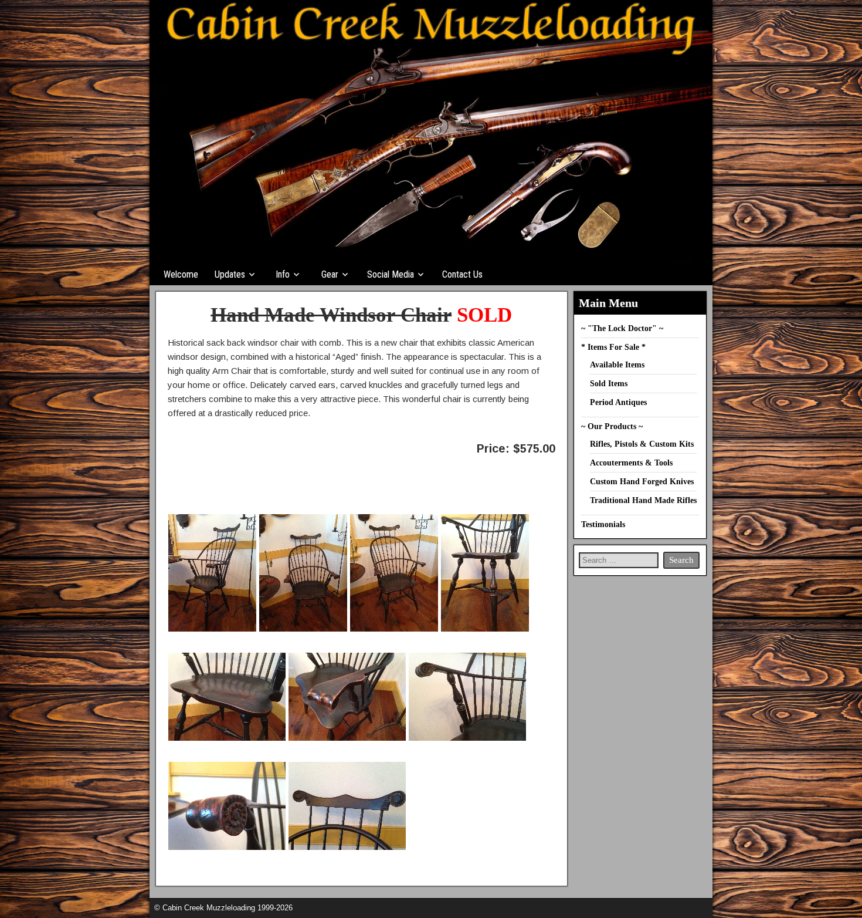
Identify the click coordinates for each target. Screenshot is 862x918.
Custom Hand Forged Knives (642, 481)
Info (283, 274)
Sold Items (608, 383)
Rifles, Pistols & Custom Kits (642, 444)
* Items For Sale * (613, 347)
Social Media (390, 274)
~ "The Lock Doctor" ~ (622, 328)
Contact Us (462, 274)
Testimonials (603, 524)
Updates (230, 274)
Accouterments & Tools (631, 462)
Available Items (617, 364)
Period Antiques (618, 402)
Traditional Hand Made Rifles (643, 500)
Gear (329, 274)
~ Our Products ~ (612, 426)
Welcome (181, 274)
